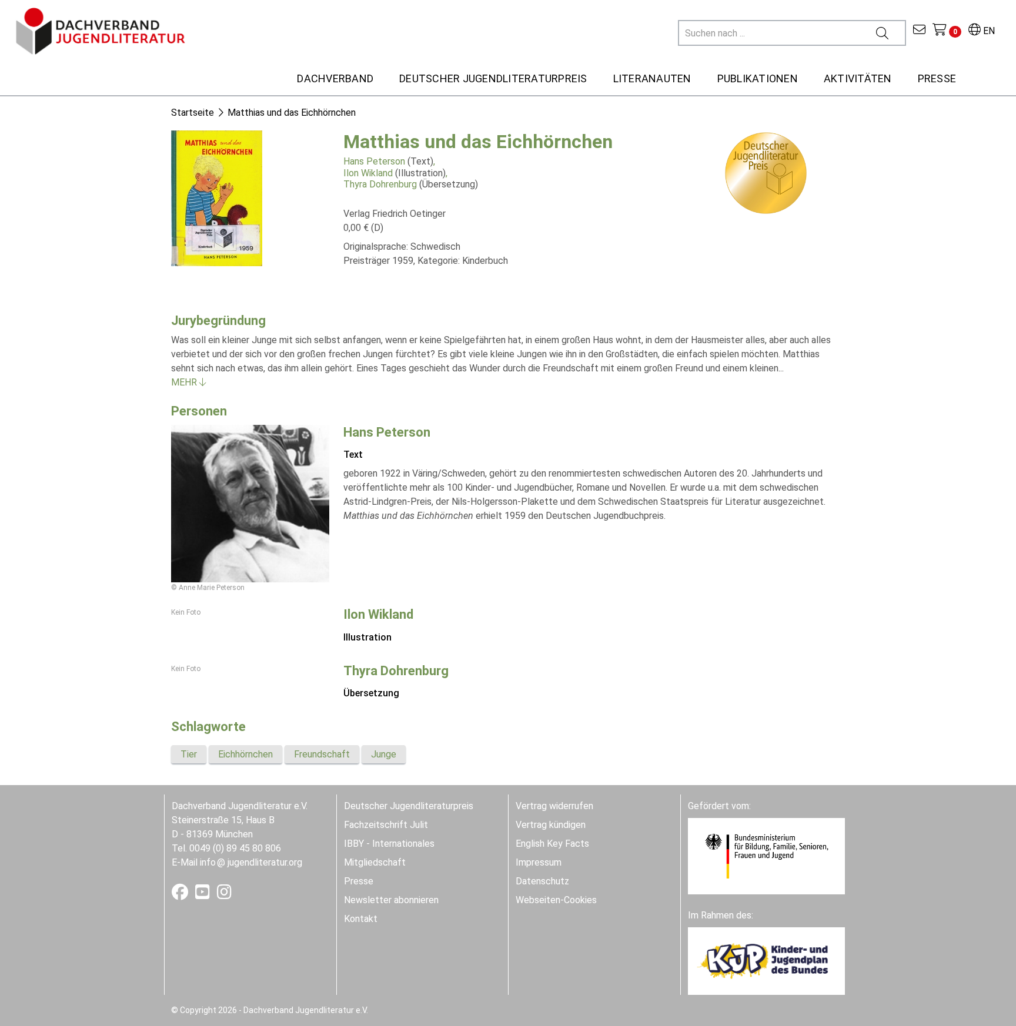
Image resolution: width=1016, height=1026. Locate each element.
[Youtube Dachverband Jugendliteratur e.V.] (203, 894)
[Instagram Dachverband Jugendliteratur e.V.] (224, 894)
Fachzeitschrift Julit (386, 824)
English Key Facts (552, 843)
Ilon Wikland (368, 173)
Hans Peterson (374, 161)
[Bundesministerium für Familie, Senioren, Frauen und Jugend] (766, 855)
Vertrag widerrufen (554, 806)
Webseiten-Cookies (556, 900)
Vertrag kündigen (551, 824)
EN (988, 30)
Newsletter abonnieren (391, 900)
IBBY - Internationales (389, 843)
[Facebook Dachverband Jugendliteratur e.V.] (181, 894)
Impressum (539, 862)
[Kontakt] (919, 30)
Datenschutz (542, 881)
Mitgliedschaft (375, 862)
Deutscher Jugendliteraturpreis (408, 806)
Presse (358, 881)
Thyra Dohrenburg (380, 184)
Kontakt (360, 918)
